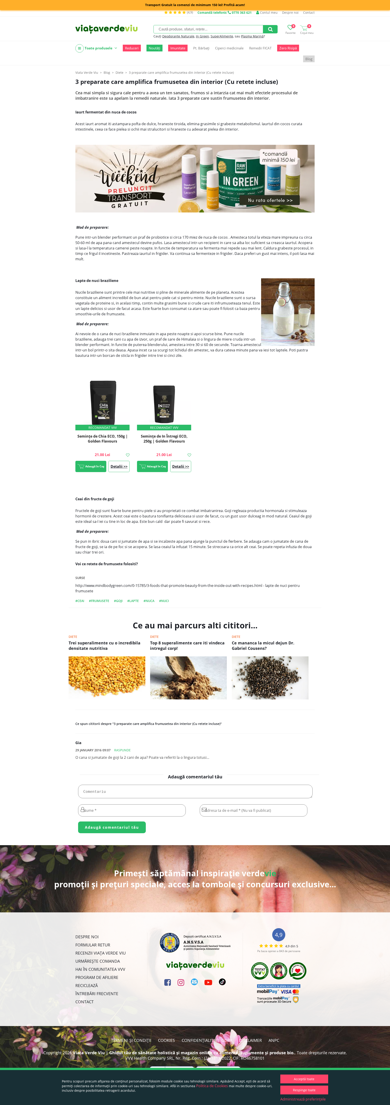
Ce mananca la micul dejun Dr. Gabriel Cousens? (263, 645)
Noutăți (154, 48)
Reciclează (86, 985)
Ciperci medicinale (229, 48)
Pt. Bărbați (201, 48)
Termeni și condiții (131, 1040)
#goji (118, 601)
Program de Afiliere (96, 977)
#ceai (79, 601)
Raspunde (122, 750)
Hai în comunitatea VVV (100, 969)
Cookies (166, 1040)
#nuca (149, 601)
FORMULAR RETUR (92, 945)
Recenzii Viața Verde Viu (100, 953)
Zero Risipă (288, 48)
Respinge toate (304, 1090)
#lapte (133, 601)
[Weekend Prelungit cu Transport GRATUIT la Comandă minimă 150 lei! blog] (195, 178)
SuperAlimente (222, 36)
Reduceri (132, 48)
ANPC (274, 1040)
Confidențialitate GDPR (207, 1040)
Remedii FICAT (260, 48)
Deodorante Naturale (178, 36)
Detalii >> (119, 466)
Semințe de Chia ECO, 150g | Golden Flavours (102, 439)
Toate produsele (98, 48)
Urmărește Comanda (97, 961)
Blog (308, 59)
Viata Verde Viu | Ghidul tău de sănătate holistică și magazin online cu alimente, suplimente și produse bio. (184, 1052)
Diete (73, 636)
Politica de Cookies (212, 1085)
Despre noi (290, 12)
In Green (202, 36)
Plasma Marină (252, 36)
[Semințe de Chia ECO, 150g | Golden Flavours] (102, 403)
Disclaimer (250, 1040)
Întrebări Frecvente (96, 993)
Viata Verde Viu (86, 72)
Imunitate (177, 48)
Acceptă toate (304, 1079)
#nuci (164, 601)
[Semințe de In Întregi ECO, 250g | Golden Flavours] (164, 403)
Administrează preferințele (303, 1099)
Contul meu (268, 12)
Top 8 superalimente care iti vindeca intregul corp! (187, 645)
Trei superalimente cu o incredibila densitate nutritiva (104, 645)
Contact (309, 12)
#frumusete (99, 601)
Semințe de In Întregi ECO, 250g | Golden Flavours (164, 439)
